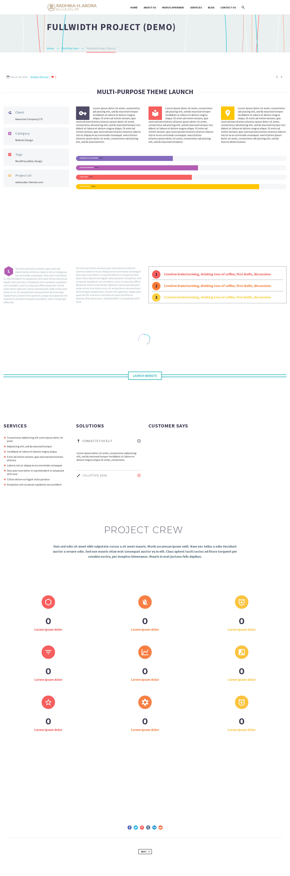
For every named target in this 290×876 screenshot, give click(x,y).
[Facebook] (130, 828)
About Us (150, 7)
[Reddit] (161, 828)
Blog (211, 7)
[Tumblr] (148, 828)
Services (196, 7)
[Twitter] (136, 828)
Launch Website (145, 376)
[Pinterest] (142, 828)
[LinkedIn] (154, 828)
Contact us (228, 7)
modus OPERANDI (173, 7)
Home (134, 7)
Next (144, 851)
